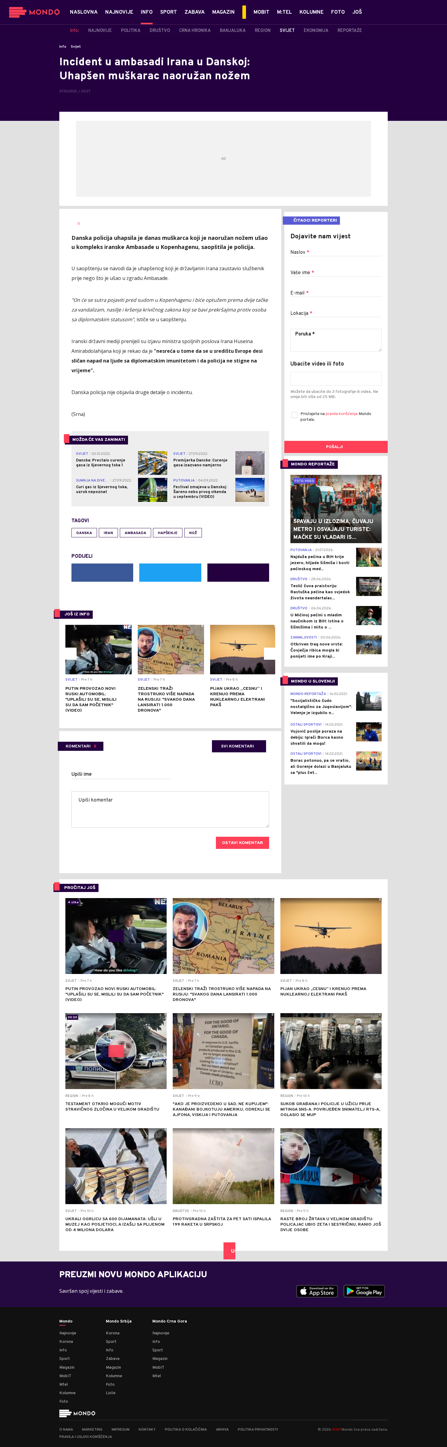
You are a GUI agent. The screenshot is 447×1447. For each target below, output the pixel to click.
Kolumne (67, 1393)
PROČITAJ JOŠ (79, 887)
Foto (63, 1401)
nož (193, 533)
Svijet (76, 46)
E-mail (299, 293)
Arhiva (222, 1429)
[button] (70, 654)
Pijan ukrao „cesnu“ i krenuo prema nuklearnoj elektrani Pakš (237, 697)
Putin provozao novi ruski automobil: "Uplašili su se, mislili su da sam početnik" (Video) (90, 699)
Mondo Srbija (119, 1321)
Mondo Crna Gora (169, 1321)
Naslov (299, 252)
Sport (64, 1358)
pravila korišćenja (342, 414)
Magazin (66, 1367)
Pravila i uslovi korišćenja (85, 1437)
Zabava (113, 1358)
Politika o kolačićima (186, 1429)
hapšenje (168, 533)
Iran (108, 533)
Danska (84, 533)
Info (62, 46)
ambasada (135, 533)
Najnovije (67, 1333)
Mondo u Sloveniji (313, 681)
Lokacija (301, 313)
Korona (66, 1341)
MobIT (65, 1376)
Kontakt (147, 1429)
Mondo (65, 1321)
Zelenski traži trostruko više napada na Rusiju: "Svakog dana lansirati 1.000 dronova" (166, 699)
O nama (66, 1429)
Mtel (63, 1384)
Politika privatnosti (258, 1429)
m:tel (336, 1429)
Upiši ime (81, 774)
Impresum (121, 1429)
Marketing (92, 1429)
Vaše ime (302, 273)
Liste (111, 1393)
